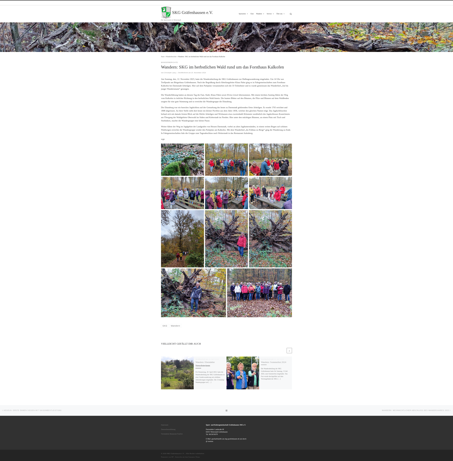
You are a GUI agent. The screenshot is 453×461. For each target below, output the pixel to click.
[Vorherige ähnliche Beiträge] (283, 350)
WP (172, 457)
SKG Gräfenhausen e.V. (175, 453)
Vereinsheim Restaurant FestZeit (172, 434)
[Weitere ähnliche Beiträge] (289, 350)
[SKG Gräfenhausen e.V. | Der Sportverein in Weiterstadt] (166, 12)
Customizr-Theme (194, 457)
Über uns (279, 14)
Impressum (164, 425)
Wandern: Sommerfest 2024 (273, 362)
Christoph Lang (170, 73)
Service (269, 14)
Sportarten (242, 14)
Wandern (259, 14)
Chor (252, 14)
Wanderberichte (171, 56)
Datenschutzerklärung (168, 429)
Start (162, 56)
